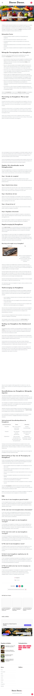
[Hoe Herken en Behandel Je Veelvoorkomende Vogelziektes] (2, 651)
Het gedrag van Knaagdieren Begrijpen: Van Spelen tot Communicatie (6, 609)
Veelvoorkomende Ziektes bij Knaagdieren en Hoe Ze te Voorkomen (27, 609)
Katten (2, 673)
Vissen (29, 647)
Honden (2, 675)
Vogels (20, 649)
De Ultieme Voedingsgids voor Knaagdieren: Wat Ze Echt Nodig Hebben (16, 609)
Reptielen (24, 647)
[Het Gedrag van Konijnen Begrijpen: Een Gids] (2, 656)
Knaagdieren (18, 577)
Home (2, 669)
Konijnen (20, 647)
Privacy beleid (3, 671)
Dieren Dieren (16, 3)
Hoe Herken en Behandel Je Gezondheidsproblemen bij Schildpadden (9, 660)
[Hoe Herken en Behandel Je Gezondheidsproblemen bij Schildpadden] (2, 660)
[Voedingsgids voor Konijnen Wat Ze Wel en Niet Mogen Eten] (2, 647)
